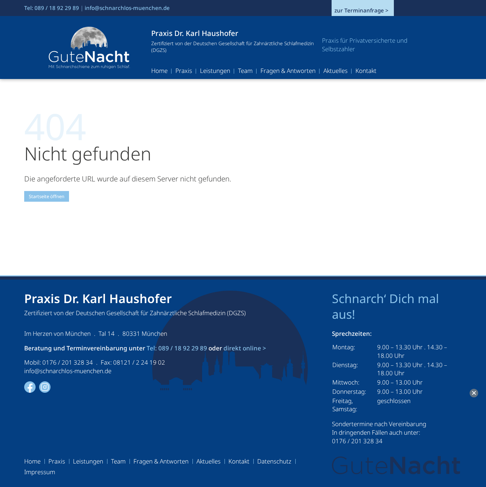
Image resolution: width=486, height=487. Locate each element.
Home (159, 71)
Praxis (183, 71)
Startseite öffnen (46, 196)
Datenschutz (274, 462)
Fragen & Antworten (288, 71)
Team (245, 71)
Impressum (39, 473)
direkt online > (244, 348)
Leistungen (215, 71)
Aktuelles (335, 71)
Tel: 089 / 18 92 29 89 (51, 7)
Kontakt (365, 71)
